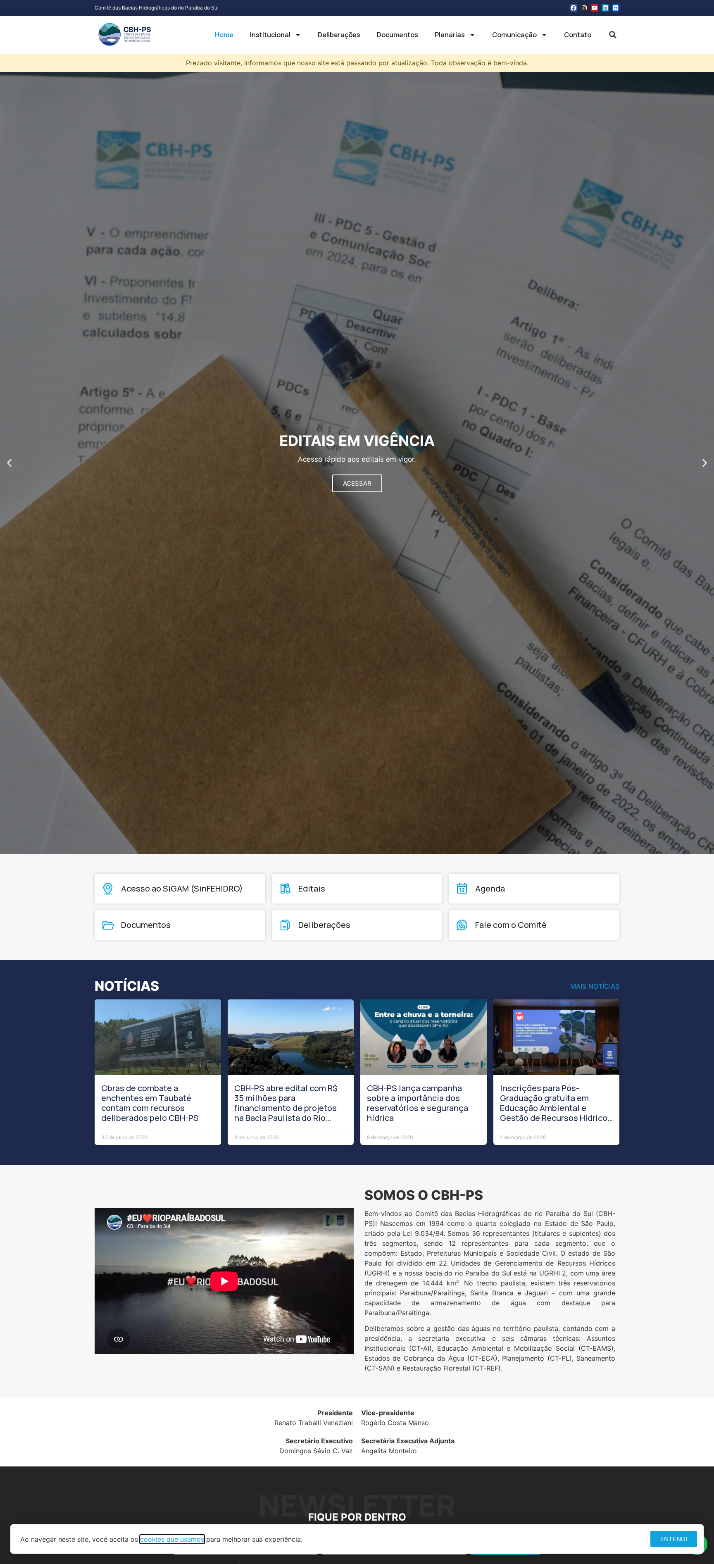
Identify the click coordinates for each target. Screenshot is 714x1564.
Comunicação (514, 34)
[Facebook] (574, 8)
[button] (612, 34)
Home (224, 34)
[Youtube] (595, 8)
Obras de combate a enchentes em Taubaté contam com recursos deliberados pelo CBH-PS (150, 1102)
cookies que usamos (172, 1539)
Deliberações (339, 34)
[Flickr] (616, 8)
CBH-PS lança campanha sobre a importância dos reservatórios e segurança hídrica (417, 1102)
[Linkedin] (605, 8)
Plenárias (450, 34)
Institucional (270, 34)
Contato (577, 34)
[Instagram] (584, 8)
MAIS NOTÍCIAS (594, 986)
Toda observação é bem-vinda (479, 63)
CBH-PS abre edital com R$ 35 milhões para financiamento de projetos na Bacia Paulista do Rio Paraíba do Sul (286, 1107)
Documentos (397, 34)
